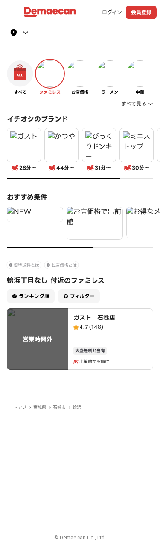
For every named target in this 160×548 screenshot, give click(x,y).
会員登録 (141, 12)
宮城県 (39, 407)
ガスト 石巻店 (94, 317)
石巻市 (59, 407)
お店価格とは (64, 265)
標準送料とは (26, 265)
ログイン (112, 12)
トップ (20, 407)
